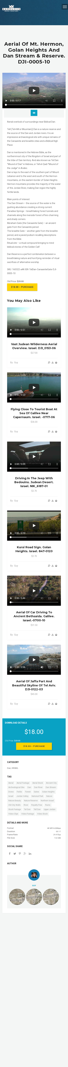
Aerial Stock (37, 783)
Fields (19, 792)
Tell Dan (37, 809)
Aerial (10, 783)
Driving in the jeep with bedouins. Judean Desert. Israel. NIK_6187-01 (34, 482)
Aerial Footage (23, 783)
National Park (37, 796)
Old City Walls (14, 805)
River (26, 805)
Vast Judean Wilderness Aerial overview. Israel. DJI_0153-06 (34, 346)
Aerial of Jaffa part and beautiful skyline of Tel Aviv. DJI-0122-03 (34, 685)
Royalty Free (36, 805)
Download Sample (34, 113)
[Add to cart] (56, 363)
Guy (34, 885)
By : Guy (14, 362)
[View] (49, 363)
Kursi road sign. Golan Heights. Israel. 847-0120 (34, 549)
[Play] (34, 90)
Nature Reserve (31, 801)
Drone (11, 792)
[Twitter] (14, 854)
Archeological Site (16, 787)
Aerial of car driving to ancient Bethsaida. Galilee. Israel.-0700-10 (34, 616)
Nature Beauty (14, 801)
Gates (36, 792)
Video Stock (42, 814)
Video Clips (13, 814)
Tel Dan (27, 809)
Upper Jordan (49, 809)
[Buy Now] (52, 363)
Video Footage (27, 814)
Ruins (47, 805)
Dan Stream (51, 787)
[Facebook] (9, 854)
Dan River (38, 787)
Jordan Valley (22, 796)
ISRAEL (15, 768)
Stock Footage (14, 809)
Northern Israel (47, 801)
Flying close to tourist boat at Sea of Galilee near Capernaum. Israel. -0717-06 (34, 413)
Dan (9, 768)
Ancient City (51, 783)
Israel (10, 796)
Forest (28, 792)
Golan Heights (48, 792)
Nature (49, 796)
